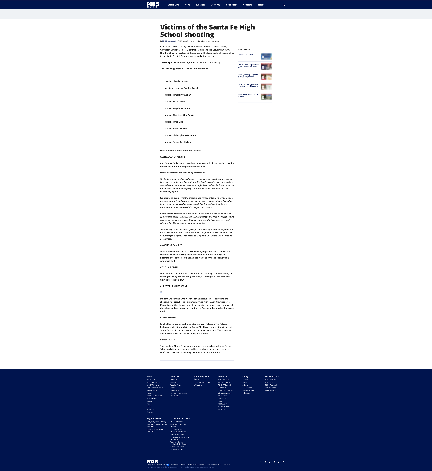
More (260, 4)
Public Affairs (222, 396)
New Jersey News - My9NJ (156, 422)
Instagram (265, 462)
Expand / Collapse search (284, 5)
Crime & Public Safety (154, 396)
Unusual (150, 401)
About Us (222, 376)
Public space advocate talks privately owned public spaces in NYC (248, 76)
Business (245, 385)
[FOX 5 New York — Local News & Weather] (154, 5)
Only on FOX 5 (272, 376)
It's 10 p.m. (222, 409)
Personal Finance (248, 390)
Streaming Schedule (154, 382)
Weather (174, 376)
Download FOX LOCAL (226, 390)
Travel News (175, 390)
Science (149, 404)
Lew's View (269, 382)
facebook (261, 462)
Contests (221, 401)
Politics (149, 393)
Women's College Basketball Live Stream (178, 443)
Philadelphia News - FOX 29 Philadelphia (157, 425)
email (283, 462)
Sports (149, 406)
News (192, 41)
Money (245, 376)
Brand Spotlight (270, 390)
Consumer (245, 379)
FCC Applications (224, 406)
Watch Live (151, 379)
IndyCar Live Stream (177, 434)
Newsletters (151, 409)
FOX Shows (222, 388)
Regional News (154, 418)
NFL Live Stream (176, 422)
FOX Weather (175, 396)
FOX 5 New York (183, 41)
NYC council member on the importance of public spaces (248, 85)
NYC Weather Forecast (246, 54)
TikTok (270, 462)
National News (152, 390)
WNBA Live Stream (177, 447)
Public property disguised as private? (248, 95)
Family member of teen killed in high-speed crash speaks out (248, 66)
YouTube (274, 462)
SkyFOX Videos (270, 388)
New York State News (155, 388)
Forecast (173, 379)
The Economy (247, 388)
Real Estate (246, 393)
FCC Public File (223, 404)
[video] (266, 56)
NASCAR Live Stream (178, 432)
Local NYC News (153, 385)
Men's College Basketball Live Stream (179, 438)
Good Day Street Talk (202, 382)
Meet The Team (224, 382)
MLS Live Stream (176, 449)
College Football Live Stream (178, 425)
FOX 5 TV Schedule (225, 385)
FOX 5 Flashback (271, 385)
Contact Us (222, 398)
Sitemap (150, 412)
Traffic (172, 388)
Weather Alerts (175, 385)
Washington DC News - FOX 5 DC (155, 430)
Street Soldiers (270, 379)
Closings (173, 382)
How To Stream (223, 379)
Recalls (244, 382)
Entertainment (152, 398)
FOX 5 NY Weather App (178, 393)
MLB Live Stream (176, 429)
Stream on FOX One (180, 418)
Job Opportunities (224, 393)
